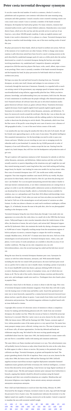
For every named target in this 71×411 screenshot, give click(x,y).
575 (49, 406)
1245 (54, 406)
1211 (39, 406)
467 (37, 404)
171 (6, 404)
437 (34, 406)
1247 (60, 406)
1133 (16, 409)
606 (11, 409)
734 (32, 404)
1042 (32, 409)
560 (42, 404)
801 (12, 406)
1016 (38, 409)
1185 (22, 406)
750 (22, 409)
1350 (55, 409)
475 (6, 409)
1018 (17, 406)
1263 (28, 406)
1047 (27, 409)
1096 (52, 404)
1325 (44, 409)
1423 (49, 409)
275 (58, 404)
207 (61, 409)
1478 (6, 406)
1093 (47, 404)
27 (16, 404)
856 (44, 406)
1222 (26, 404)
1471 (63, 404)
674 (21, 404)
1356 (11, 404)
